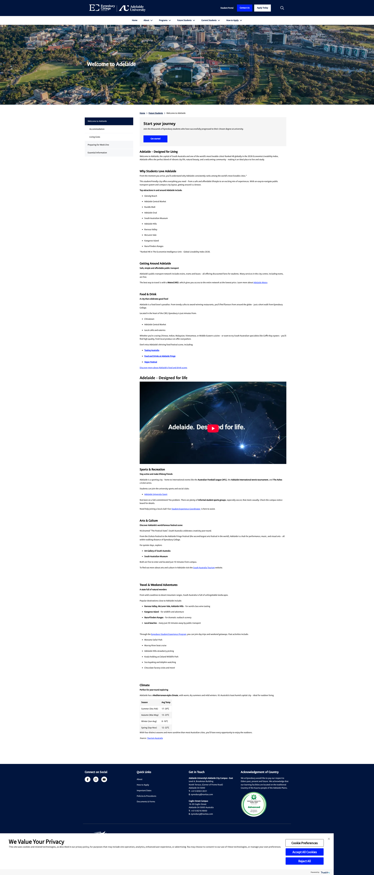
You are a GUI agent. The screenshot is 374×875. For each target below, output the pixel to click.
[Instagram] (95, 779)
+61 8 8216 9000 (199, 810)
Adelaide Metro (260, 282)
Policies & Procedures (146, 796)
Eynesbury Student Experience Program (168, 634)
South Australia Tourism (204, 567)
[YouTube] (104, 779)
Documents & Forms (146, 801)
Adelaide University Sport (155, 494)
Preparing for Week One (98, 144)
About (147, 20)
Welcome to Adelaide (97, 121)
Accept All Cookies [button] (304, 852)
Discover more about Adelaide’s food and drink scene (163, 367)
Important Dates (144, 790)
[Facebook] (87, 779)
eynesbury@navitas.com (202, 794)
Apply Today (262, 7)
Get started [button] (155, 138)
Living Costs (94, 137)
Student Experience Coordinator (186, 509)
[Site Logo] (117, 8)
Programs (163, 20)
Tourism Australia (155, 738)
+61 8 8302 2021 (199, 791)
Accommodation (96, 129)
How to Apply (232, 20)
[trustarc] (325, 872)
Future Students (184, 20)
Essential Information (97, 152)
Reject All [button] (304, 861)
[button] (329, 838)
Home (134, 20)
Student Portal (226, 8)
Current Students (209, 20)
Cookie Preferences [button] (304, 843)
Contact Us (245, 7)
